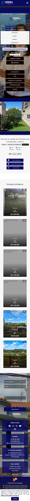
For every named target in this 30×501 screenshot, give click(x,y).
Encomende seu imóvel (15, 468)
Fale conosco (15, 470)
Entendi (15, 498)
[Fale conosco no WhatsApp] (13, 426)
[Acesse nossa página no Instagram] (16, 426)
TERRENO (15, 89)
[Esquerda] (1, 116)
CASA (15, 76)
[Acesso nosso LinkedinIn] (15, 429)
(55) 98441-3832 (23, 14)
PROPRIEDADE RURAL (15, 85)
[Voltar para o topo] (3, 487)
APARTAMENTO (15, 72)
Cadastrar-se (15, 409)
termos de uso (15, 495)
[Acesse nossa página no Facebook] (9, 426)
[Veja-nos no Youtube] (20, 426)
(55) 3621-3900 (8, 14)
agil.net (20, 483)
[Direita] (28, 116)
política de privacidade (6, 495)
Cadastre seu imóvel (15, 466)
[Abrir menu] (27, 3)
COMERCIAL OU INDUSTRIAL (15, 80)
